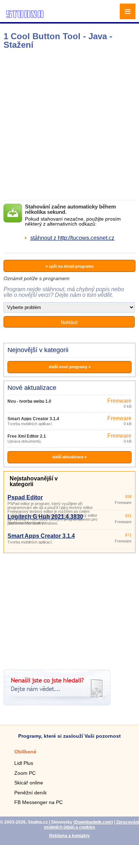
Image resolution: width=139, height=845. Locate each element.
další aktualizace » (69, 457)
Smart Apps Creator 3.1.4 (33, 418)
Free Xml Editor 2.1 (26, 436)
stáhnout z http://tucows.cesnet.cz (72, 238)
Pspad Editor (25, 497)
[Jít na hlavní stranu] (25, 17)
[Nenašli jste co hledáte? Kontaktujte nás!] (57, 703)
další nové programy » (70, 367)
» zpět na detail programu (70, 266)
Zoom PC (25, 773)
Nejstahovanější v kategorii (34, 481)
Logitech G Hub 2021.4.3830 (45, 517)
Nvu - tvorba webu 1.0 (29, 401)
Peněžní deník (30, 792)
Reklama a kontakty (69, 835)
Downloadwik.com (93, 822)
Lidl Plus (23, 763)
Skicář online (28, 782)
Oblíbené (25, 751)
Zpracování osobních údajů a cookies (91, 825)
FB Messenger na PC (38, 802)
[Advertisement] (69, 124)
